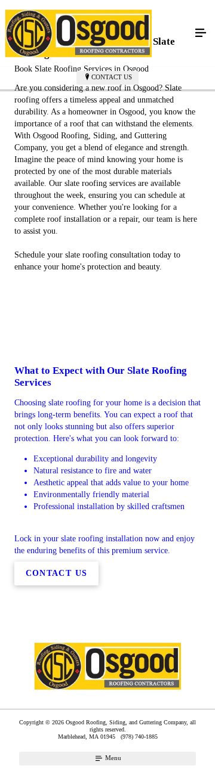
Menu (112, 757)
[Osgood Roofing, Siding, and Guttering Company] (95, 33)
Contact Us (111, 76)
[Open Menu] (200, 33)
